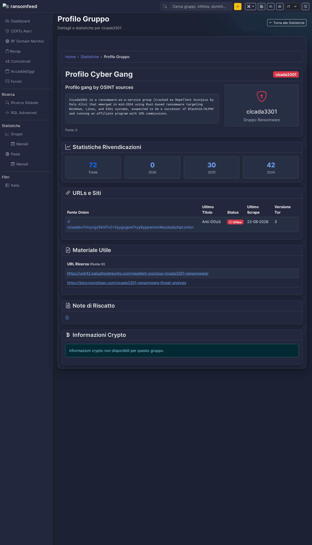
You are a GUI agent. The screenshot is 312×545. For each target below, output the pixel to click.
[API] (270, 6)
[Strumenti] (250, 6)
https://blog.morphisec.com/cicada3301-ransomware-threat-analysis (126, 282)
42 (271, 165)
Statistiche (90, 56)
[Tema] (305, 6)
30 (211, 165)
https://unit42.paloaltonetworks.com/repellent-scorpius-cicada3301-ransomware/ (138, 273)
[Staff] (279, 6)
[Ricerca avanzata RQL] (237, 6)
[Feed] (261, 6)
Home (70, 56)
